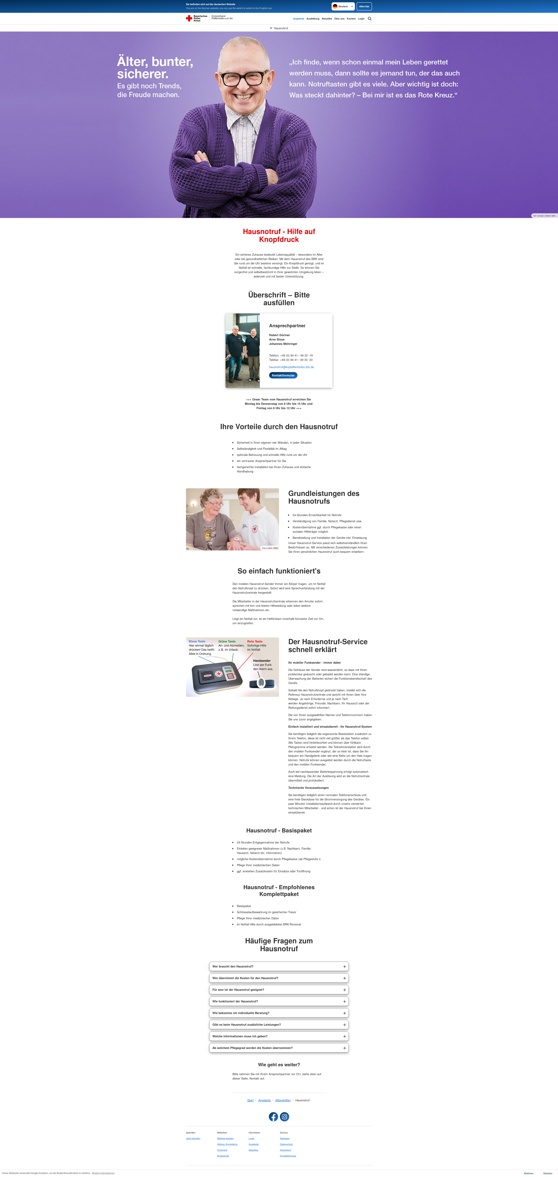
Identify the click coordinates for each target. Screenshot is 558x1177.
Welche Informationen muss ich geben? (240, 1036)
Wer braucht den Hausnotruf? (232, 966)
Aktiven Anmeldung (227, 1144)
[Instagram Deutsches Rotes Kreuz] (284, 1116)
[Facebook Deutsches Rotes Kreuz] (273, 1116)
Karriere (351, 18)
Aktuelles (327, 18)
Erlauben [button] (547, 1173)
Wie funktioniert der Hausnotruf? (235, 1001)
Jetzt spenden (193, 1138)
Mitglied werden (225, 1138)
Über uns (339, 18)
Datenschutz (286, 1144)
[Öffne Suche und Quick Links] (369, 18)
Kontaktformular (288, 1156)
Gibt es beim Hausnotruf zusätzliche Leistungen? (246, 1024)
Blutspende (223, 1156)
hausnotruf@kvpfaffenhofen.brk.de (291, 367)
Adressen (285, 1138)
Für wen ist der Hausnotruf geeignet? (238, 989)
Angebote (298, 18)
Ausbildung (312, 18)
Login (361, 18)
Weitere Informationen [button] (103, 1173)
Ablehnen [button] (529, 1173)
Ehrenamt (222, 1150)
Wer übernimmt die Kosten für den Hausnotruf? (245, 978)
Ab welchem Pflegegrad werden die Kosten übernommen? (252, 1048)
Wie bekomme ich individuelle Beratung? (240, 1013)
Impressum (285, 1150)
